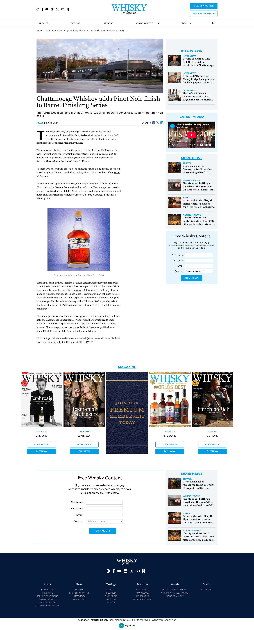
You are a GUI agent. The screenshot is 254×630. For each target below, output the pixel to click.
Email (180, 266)
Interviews (79, 596)
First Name (177, 255)
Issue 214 (41, 431)
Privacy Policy (47, 599)
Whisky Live (206, 590)
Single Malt (111, 596)
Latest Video (192, 117)
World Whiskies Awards (174, 593)
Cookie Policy (47, 602)
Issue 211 (212, 431)
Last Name (177, 260)
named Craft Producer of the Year (54, 331)
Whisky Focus (191, 180)
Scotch (111, 602)
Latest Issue (142, 590)
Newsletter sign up (204, 13)
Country (179, 271)
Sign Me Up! (191, 278)
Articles (43, 23)
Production (79, 599)
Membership (142, 596)
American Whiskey (143, 599)
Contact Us (47, 590)
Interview (189, 56)
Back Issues (142, 593)
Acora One (170, 620)
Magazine (108, 23)
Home (39, 30)
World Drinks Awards (174, 590)
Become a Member (204, 6)
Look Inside (41, 444)
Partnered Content (79, 593)
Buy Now (41, 451)
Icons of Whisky (174, 596)
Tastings (75, 23)
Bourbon (111, 599)
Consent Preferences (47, 605)
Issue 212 (170, 431)
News (41, 123)
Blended (111, 593)
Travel (187, 163)
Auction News (192, 215)
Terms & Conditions (47, 596)
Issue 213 (84, 431)
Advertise (47, 593)
